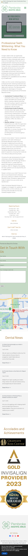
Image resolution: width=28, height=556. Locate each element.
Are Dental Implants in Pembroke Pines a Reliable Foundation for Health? (12, 396)
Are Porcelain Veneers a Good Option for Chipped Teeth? (14, 371)
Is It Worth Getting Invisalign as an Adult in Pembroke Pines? (12, 345)
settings (17, 550)
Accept (4, 553)
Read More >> (6, 363)
